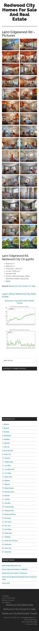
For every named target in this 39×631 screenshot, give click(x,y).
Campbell (7, 439)
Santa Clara (8, 533)
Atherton (6, 424)
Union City (7, 548)
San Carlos (8, 522)
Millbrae (7, 481)
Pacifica (7, 499)
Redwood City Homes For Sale (22, 286)
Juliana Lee (7, 617)
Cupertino (7, 443)
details (8, 281)
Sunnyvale (7, 544)
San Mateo (8, 529)
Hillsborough (8, 462)
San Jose (7, 526)
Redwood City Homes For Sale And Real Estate (19, 12)
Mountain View (9, 492)
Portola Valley (9, 507)
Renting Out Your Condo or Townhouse (14, 573)
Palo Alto (7, 503)
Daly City (6, 447)
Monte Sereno (9, 488)
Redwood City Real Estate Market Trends (19, 302)
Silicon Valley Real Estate (29, 622)
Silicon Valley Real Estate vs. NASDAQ (14, 569)
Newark (6, 496)
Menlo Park (8, 477)
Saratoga (7, 537)
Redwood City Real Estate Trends (19, 613)
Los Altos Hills (9, 469)
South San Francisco (11, 541)
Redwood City (9, 511)
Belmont (6, 428)
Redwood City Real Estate (19, 604)
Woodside (7, 552)
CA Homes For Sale (31, 624)
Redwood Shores (10, 514)
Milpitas (7, 484)
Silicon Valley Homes (30, 620)
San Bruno (7, 518)
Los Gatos (7, 473)
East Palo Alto (8, 451)
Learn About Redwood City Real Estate (18, 295)
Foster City (7, 454)
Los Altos (7, 466)
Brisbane (6, 432)
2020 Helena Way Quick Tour (11, 566)
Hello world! (6, 583)
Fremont (7, 458)
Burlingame (7, 436)
